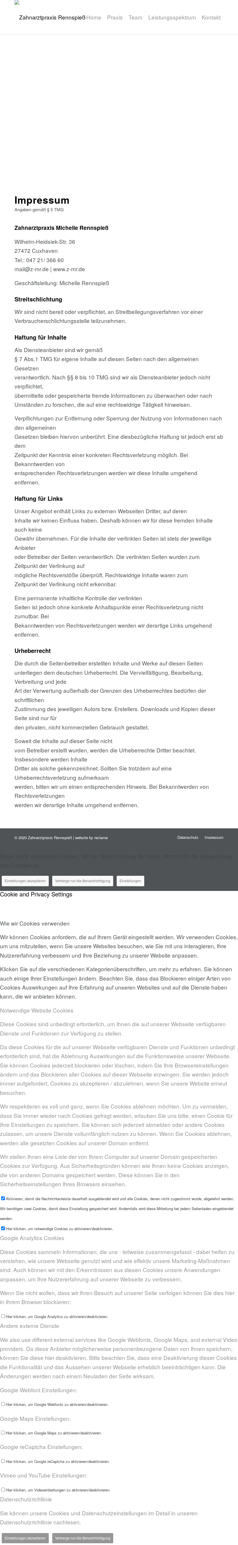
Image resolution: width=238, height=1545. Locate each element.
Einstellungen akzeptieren (25, 880)
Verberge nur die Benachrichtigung (82, 880)
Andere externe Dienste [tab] (29, 1325)
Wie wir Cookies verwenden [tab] (35, 923)
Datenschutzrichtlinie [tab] (26, 1499)
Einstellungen (130, 880)
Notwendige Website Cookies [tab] (36, 1010)
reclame (101, 837)
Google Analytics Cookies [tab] (32, 1238)
